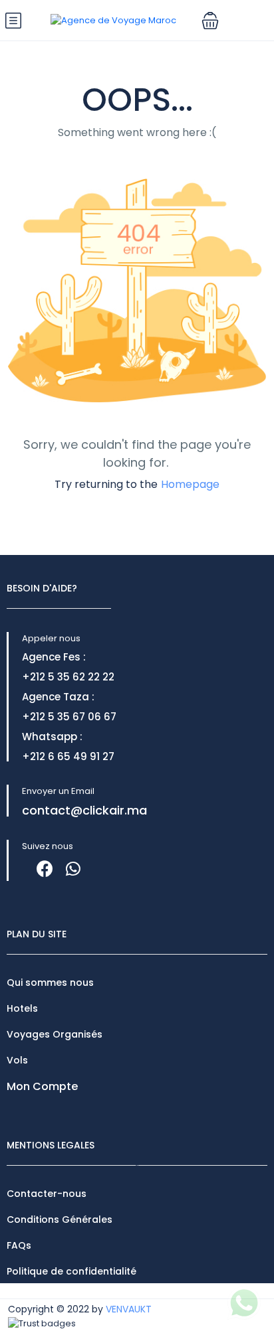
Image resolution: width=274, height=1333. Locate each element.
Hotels (22, 1008)
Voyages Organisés (54, 1034)
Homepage (190, 484)
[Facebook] (45, 868)
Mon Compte (42, 1086)
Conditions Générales (59, 1219)
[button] (210, 20)
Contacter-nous (46, 1193)
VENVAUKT (129, 1309)
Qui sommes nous (50, 982)
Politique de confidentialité (71, 1271)
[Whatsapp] (73, 868)
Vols (17, 1060)
